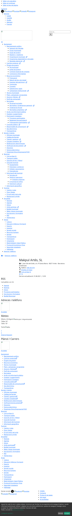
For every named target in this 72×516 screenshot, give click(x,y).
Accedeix (4, 312)
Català (9, 16)
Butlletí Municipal (9, 296)
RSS (5, 454)
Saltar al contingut (9, 3)
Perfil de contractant (11, 371)
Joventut (6, 466)
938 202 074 (31, 268)
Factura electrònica (10, 407)
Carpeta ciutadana (10, 399)
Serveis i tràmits (6, 390)
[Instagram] (31, 11)
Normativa (7, 373)
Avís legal (43, 497)
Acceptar (67, 513)
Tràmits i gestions (10, 396)
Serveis (6, 473)
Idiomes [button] (6, 14)
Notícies (6, 288)
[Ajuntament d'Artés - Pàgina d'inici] (16, 35)
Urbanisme (7, 479)
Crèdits (42, 491)
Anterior (4, 335)
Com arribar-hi (26, 272)
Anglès (9, 20)
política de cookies (18, 510)
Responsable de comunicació (13, 384)
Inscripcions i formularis (12, 294)
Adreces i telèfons (11, 256)
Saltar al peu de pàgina (10, 5)
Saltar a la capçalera (9, 1)
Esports (6, 464)
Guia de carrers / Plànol (11, 418)
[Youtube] (16, 11)
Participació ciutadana (11, 380)
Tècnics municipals (10, 365)
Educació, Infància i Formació (13, 462)
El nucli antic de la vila (11, 432)
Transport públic (9, 416)
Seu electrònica (9, 386)
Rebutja (60, 513)
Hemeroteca (8, 456)
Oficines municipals (10, 392)
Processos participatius (11, 292)
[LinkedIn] (23, 11)
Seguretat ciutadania (11, 485)
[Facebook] (8, 11)
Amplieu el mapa (26, 270)
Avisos (6, 290)
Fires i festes (8, 430)
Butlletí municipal (9, 447)
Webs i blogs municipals (12, 449)
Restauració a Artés (10, 435)
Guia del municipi (9, 420)
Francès (9, 24)
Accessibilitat (44, 499)
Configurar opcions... (7, 513)
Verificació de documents (12, 403)
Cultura (6, 460)
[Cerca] (50, 34)
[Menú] (2, 42)
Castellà (9, 18)
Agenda (6, 286)
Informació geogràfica (11, 424)
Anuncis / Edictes (9, 369)
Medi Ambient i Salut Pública (13, 481)
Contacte (4, 9)
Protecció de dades (46, 495)
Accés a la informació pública (13, 375)
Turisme (3, 426)
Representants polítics (11, 356)
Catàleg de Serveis (10, 394)
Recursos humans (10, 470)
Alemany (9, 22)
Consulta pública (9, 382)
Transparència (8, 388)
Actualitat (4, 437)
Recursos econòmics (11, 363)
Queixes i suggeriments (12, 377)
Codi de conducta (9, 358)
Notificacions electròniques (13, 401)
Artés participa (9, 445)
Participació (8, 477)
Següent (9, 335)
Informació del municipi (12, 422)
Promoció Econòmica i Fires (13, 483)
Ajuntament (5, 354)
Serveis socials (8, 468)
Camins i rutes (8, 428)
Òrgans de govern (10, 361)
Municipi (4, 411)
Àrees (3, 458)
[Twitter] (2, 11)
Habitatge (7, 487)
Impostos (7, 405)
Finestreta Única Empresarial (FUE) (15, 409)
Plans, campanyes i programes (14, 367)
